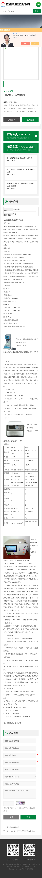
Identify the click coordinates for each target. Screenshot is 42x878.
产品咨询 (11, 120)
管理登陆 (30, 869)
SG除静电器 (14, 827)
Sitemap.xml (13, 869)
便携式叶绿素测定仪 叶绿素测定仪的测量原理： (20, 185)
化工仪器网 (22, 869)
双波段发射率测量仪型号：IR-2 (19, 158)
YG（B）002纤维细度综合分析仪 (22, 831)
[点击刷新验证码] (20, 803)
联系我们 (30, 120)
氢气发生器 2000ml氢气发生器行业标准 (21, 171)
